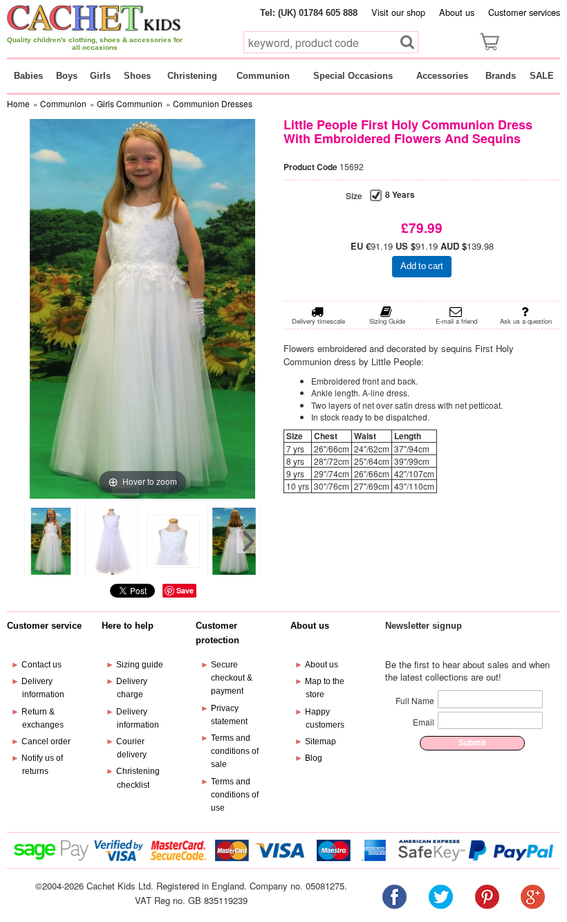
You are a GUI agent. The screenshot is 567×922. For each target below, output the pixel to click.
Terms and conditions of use (235, 795)
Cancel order (46, 741)
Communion (263, 76)
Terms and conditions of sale (235, 751)
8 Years (400, 195)
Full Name (415, 700)
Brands (500, 76)
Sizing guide (139, 665)
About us (456, 12)
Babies (28, 76)
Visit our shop (398, 12)
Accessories (442, 76)
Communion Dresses (212, 103)
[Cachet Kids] (94, 17)
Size (354, 196)
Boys (66, 76)
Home (18, 103)
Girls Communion (129, 103)
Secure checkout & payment (232, 678)
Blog (313, 758)
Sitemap (320, 741)
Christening (192, 76)
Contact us (41, 665)
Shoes (137, 76)
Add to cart (421, 265)
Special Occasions (353, 76)
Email (423, 722)
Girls (100, 76)
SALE (542, 76)
